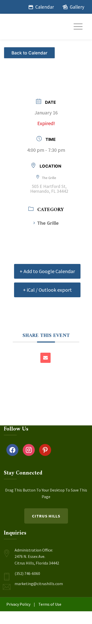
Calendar (44, 7)
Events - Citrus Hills (30, 51)
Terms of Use (49, 604)
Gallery (77, 7)
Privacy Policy (18, 604)
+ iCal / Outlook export (47, 290)
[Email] (45, 358)
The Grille (48, 223)
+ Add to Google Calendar (47, 271)
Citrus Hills (46, 515)
